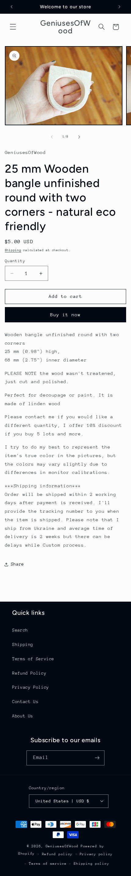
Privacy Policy (30, 687)
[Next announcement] (119, 6)
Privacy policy (96, 854)
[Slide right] (79, 137)
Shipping (13, 250)
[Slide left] (51, 137)
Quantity (15, 260)
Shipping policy (91, 864)
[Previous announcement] (11, 6)
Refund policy (57, 854)
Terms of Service (33, 658)
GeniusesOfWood (62, 846)
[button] (13, 27)
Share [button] (17, 564)
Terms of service (48, 864)
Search (20, 630)
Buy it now (65, 314)
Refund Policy (29, 673)
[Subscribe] (97, 757)
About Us (22, 715)
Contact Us (25, 701)
